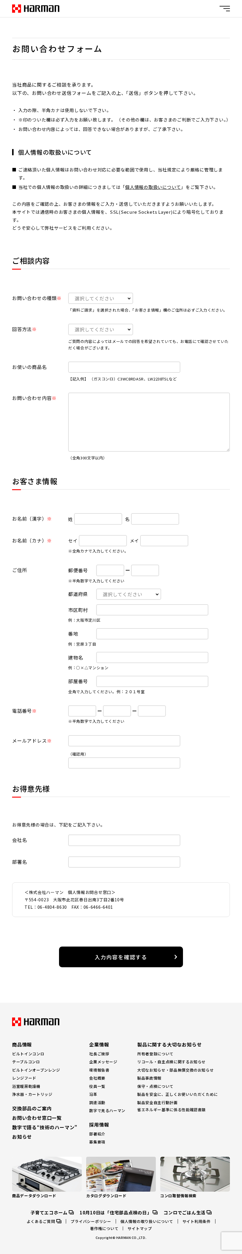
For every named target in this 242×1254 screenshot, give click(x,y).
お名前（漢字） (29, 518)
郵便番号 (78, 570)
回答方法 (22, 329)
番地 (73, 633)
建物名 (75, 657)
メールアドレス (29, 740)
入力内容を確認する (121, 957)
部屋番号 (78, 681)
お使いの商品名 (29, 366)
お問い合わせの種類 (34, 298)
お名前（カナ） (29, 540)
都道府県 (78, 593)
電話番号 (22, 710)
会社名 (19, 839)
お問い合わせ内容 (32, 397)
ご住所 (19, 569)
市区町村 (78, 609)
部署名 (19, 861)
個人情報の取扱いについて (153, 187)
